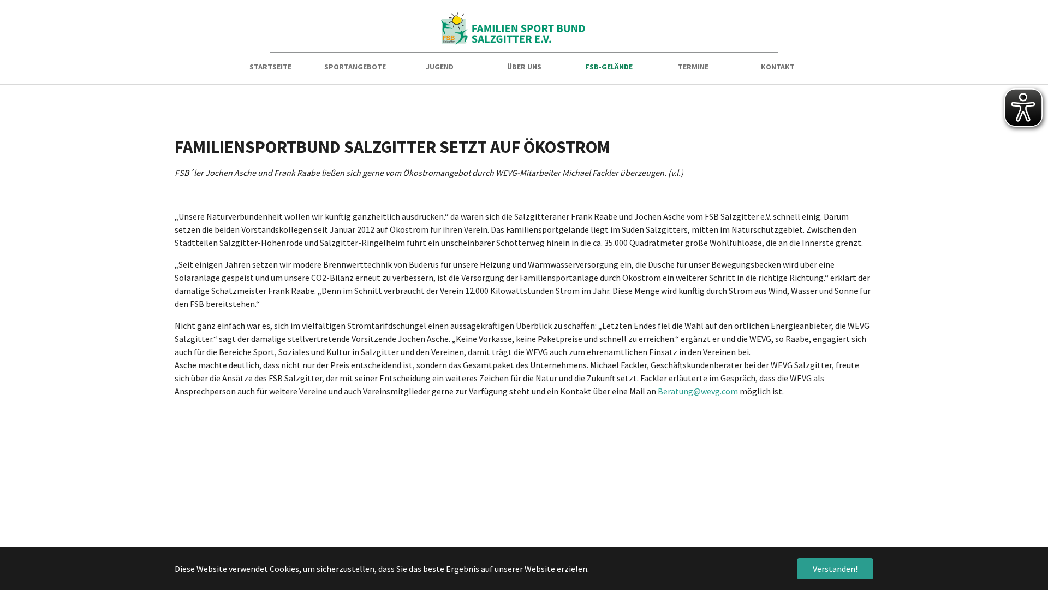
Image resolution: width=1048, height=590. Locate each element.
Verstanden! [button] (835, 568)
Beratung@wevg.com (698, 391)
